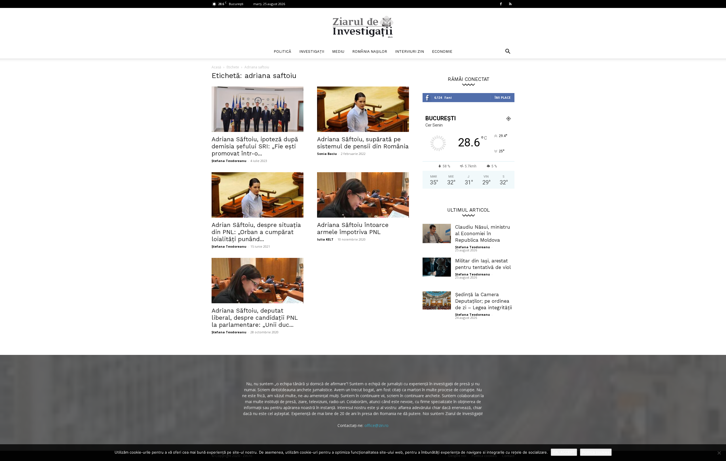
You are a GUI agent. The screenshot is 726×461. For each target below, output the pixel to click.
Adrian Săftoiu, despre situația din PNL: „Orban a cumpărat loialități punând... (256, 232)
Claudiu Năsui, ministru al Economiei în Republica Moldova (482, 233)
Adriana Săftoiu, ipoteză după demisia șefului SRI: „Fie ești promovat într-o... (255, 146)
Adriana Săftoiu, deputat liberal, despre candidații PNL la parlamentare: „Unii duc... (254, 317)
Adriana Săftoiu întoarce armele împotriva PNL (353, 228)
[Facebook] (501, 4)
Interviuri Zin (409, 51)
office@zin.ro (376, 425)
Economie (442, 51)
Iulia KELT (325, 239)
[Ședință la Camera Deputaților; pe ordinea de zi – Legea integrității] (437, 300)
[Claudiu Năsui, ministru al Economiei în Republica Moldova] (437, 233)
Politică (282, 51)
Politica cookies (595, 452)
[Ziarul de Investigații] (363, 27)
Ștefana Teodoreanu (229, 161)
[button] (507, 52)
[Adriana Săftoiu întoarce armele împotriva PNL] (363, 195)
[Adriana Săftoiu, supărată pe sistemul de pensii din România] (363, 109)
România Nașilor (369, 51)
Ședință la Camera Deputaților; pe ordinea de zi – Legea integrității (483, 301)
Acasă (216, 67)
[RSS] (510, 4)
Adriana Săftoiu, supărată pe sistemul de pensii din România (363, 143)
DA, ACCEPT (564, 452)
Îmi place (502, 97)
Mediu (338, 51)
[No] (719, 453)
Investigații (311, 51)
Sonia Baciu (327, 153)
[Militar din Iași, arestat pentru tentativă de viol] (437, 267)
